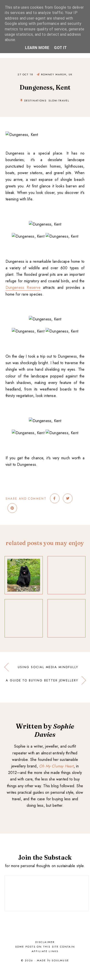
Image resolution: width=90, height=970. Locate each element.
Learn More (37, 47)
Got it (60, 47)
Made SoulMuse (53, 960)
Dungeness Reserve (23, 287)
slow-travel (58, 100)
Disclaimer (45, 942)
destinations (35, 100)
